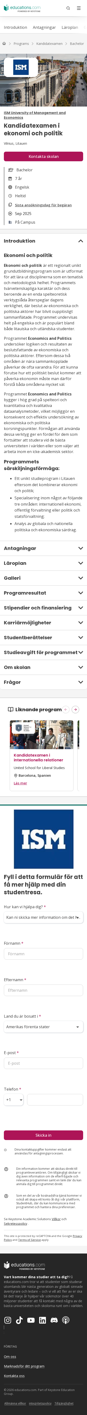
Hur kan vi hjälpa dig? (25, 906)
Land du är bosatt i (22, 1016)
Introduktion (15, 27)
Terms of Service (29, 1240)
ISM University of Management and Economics (35, 115)
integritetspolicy (40, 1403)
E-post (11, 1052)
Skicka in (43, 1135)
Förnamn (13, 943)
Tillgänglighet (63, 1403)
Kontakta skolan (44, 156)
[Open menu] (78, 8)
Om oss (10, 1356)
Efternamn (15, 979)
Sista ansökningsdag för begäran (43, 205)
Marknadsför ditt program (24, 1366)
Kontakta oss (14, 1375)
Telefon (12, 1089)
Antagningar (44, 27)
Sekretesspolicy (15, 1223)
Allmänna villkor (15, 1403)
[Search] (68, 8)
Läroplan (70, 27)
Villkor (56, 1219)
